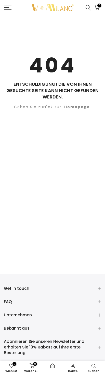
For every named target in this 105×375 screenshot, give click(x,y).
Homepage (77, 106)
